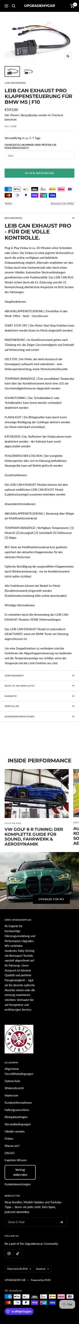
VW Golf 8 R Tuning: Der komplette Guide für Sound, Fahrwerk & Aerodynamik (34, 837)
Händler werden (15, 1131)
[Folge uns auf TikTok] (17, 1253)
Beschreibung (13, 218)
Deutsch (40, 1268)
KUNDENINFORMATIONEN (19, 716)
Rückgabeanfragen (16, 1117)
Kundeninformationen (18, 1102)
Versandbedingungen (18, 1124)
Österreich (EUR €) (17, 1268)
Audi (76, 822)
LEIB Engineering (15, 83)
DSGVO (10, 1153)
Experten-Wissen (15, 1160)
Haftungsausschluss (17, 1110)
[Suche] (13, 6)
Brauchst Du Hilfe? (62, 203)
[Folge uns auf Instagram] (9, 1253)
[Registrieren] (61, 1222)
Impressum (11, 1095)
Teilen (8, 203)
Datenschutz (12, 1081)
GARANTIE (11, 696)
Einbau (9, 1138)
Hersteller (12, 706)
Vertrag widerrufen (20, 1172)
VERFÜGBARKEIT (14, 675)
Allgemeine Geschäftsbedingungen (19, 1071)
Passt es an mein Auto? (20, 685)
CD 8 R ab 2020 (13, 823)
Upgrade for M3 (51, 899)
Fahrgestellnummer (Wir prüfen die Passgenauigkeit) (31, 146)
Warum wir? (12, 1145)
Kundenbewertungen (18, 1184)
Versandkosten (29, 115)
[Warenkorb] (72, 6)
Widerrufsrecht (14, 1088)
